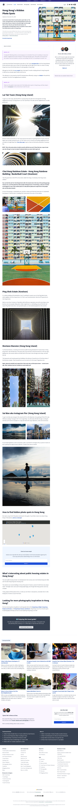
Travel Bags (5, 777)
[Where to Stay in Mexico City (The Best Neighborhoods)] (13, 681)
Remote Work (20, 4)
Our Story (28, 0)
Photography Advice (7, 764)
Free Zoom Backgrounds (26, 768)
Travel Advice (5, 758)
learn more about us (14, 35)
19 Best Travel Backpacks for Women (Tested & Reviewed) (54, 735)
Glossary (59, 768)
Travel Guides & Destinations (9, 750)
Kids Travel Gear (6, 775)
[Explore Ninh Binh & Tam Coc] (39, 681)
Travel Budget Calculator (63, 766)
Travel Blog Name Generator (63, 762)
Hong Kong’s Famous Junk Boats (22, 608)
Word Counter (60, 760)
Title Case (59, 758)
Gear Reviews (33, 4)
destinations (38, 792)
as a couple (17, 70)
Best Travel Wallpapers (26, 766)
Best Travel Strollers (62, 769)
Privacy (59, 777)
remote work (18, 720)
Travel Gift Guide (24, 762)
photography (25, 720)
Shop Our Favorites (25, 760)
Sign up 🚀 (26, 563)
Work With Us (43, 0)
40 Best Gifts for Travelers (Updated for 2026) (14, 741)
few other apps (21, 142)
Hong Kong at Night (37, 607)
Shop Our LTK (24, 758)
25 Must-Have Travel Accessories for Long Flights (52, 739)
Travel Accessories (6, 778)
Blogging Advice (6, 768)
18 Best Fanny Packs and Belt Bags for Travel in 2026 (16, 739)
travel (13, 720)
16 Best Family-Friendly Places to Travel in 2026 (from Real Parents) (19, 734)
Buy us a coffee (24, 770)
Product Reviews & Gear (8, 754)
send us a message (17, 517)
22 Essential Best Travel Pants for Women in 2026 (15, 737)
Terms (63, 777)
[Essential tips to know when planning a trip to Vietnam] (64, 651)
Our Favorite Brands (7, 756)
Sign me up (64, 722)
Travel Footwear (6, 782)
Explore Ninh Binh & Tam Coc (34, 691)
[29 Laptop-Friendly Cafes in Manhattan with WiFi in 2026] (39, 651)
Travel (15, 4)
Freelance (4, 766)
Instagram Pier (35, 63)
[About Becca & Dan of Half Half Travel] (19, 710)
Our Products (40, 4)
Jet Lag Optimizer (61, 756)
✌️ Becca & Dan (39, 789)
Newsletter (23, 750)
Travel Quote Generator (62, 764)
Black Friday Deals (25, 764)
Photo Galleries (5, 762)
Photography (26, 4)
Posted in (7, 38)
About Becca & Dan (43, 752)
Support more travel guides (26, 627)
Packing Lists (5, 760)
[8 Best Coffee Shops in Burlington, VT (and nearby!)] (13, 651)
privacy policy (5, 35)
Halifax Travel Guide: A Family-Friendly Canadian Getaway (54, 734)
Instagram (10, 86)
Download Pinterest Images (63, 773)
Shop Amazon (24, 756)
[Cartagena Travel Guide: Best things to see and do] (64, 681)
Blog (3, 770)
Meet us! (65, 68)
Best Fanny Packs (61, 771)
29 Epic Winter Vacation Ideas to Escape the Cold (52, 737)
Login (65, 4)
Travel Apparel (5, 780)
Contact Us (36, 0)
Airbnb (41, 75)
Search (50, 0)
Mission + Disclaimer (62, 775)
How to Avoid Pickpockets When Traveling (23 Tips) (15, 735)
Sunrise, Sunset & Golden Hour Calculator (64, 753)
